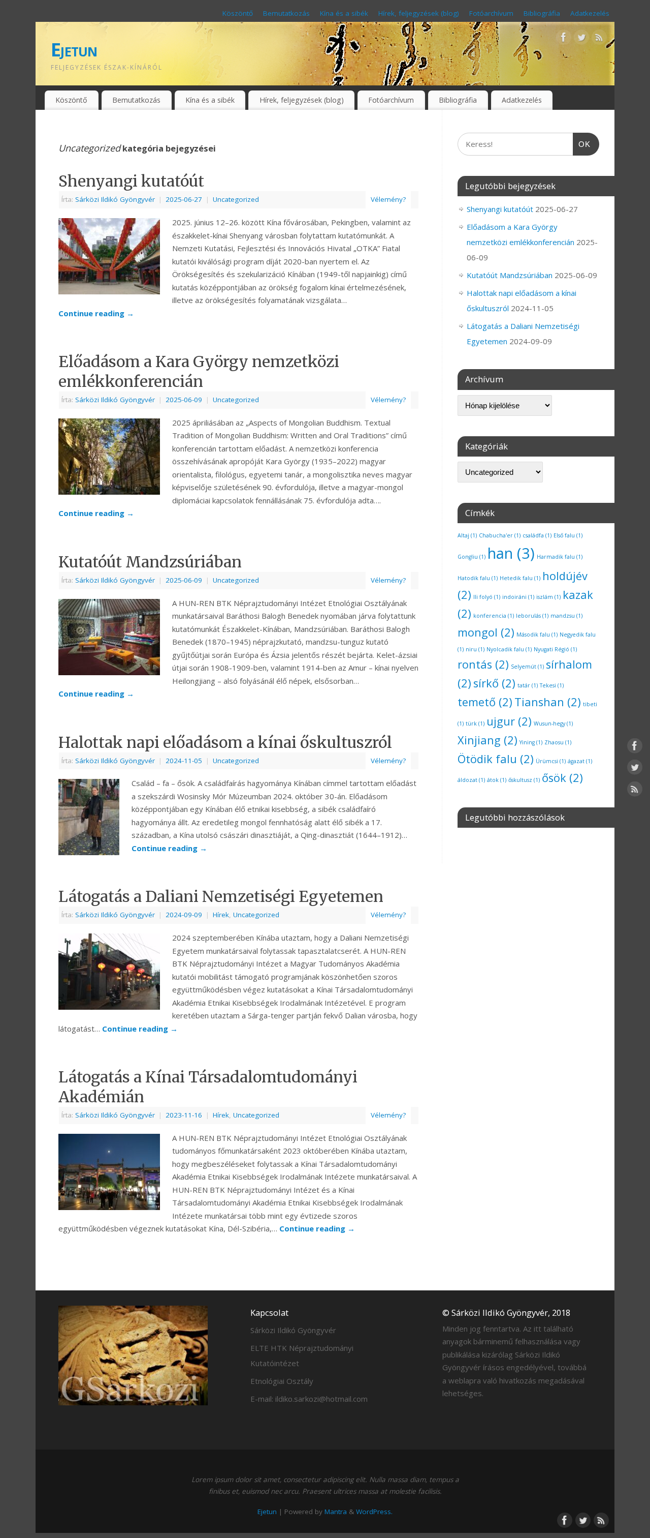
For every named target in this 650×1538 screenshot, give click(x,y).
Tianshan (547, 702)
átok (496, 779)
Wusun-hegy (553, 723)
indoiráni (518, 596)
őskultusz (524, 779)
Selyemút (527, 666)
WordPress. (374, 1511)
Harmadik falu (559, 556)
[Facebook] (563, 39)
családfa (537, 535)
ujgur (509, 721)
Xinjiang (487, 740)
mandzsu (566, 615)
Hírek (221, 914)
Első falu (568, 535)
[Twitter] (581, 39)
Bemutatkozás (286, 13)
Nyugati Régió (555, 649)
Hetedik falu (520, 578)
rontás (483, 664)
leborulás (532, 615)
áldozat (471, 779)
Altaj (467, 535)
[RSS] (599, 39)
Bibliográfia (542, 13)
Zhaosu (557, 742)
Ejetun (74, 49)
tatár (527, 685)
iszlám (548, 596)
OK (582, 143)
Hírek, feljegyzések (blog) (418, 13)
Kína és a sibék (344, 13)
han (511, 553)
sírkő (494, 683)
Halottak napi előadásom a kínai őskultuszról (225, 742)
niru (475, 649)
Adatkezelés (589, 13)
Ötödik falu (496, 758)
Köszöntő (237, 13)
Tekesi (552, 685)
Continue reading (96, 313)
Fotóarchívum (491, 13)
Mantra (335, 1511)
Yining (530, 742)
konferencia (493, 615)
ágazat (580, 761)
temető (485, 702)
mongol (486, 632)
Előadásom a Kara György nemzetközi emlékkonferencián (198, 371)
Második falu (537, 634)
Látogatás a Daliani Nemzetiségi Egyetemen (220, 896)
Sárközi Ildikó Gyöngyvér (115, 199)
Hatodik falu (478, 578)
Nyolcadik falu (509, 649)
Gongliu (471, 556)
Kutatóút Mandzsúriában (150, 561)
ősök (562, 777)
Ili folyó (486, 596)
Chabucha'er (500, 535)
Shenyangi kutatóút (131, 181)
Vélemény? (388, 199)
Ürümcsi (551, 761)
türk (475, 723)
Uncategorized (236, 199)
